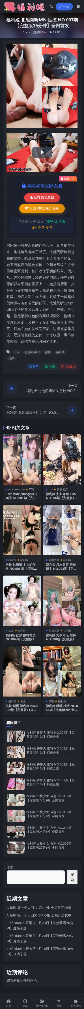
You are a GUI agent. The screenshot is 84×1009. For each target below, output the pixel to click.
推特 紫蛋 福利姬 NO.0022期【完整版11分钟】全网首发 (22, 710)
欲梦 (11, 630)
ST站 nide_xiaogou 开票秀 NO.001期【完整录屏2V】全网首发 (22, 498)
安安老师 (62, 489)
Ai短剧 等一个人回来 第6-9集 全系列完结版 (38, 907)
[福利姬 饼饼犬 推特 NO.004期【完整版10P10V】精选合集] (16, 736)
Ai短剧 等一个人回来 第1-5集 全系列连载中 (38, 915)
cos (28, 32)
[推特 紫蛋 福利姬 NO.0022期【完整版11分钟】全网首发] (22, 671)
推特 (48, 352)
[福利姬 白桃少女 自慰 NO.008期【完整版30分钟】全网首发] (16, 816)
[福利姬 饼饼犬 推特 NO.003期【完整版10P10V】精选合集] (16, 752)
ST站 (31, 489)
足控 (11, 358)
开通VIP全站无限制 (44, 208)
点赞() (70, 366)
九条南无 (54, 630)
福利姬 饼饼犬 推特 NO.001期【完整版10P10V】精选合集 (50, 782)
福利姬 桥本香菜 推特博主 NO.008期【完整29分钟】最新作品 (62, 568)
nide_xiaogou (16, 489)
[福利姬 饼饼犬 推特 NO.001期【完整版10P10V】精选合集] (16, 784)
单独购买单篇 (44, 197)
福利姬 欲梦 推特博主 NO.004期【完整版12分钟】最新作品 (21, 639)
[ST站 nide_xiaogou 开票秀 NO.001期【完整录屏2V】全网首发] (22, 459)
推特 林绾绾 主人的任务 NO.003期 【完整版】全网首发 (21, 568)
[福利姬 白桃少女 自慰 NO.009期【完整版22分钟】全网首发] (16, 800)
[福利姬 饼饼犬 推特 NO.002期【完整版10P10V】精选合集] (16, 768)
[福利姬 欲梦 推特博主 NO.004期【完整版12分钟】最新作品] (22, 601)
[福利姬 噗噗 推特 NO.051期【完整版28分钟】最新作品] (62, 671)
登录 (66, 6)
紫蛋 (23, 701)
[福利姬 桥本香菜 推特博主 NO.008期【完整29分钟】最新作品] (62, 530)
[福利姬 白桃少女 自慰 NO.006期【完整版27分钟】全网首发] (16, 847)
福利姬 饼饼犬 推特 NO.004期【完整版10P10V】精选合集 (50, 734)
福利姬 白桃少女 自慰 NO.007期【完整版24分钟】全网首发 (48, 830)
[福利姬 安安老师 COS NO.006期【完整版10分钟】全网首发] (62, 459)
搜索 (9, 867)
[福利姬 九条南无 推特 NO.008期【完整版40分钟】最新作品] (62, 601)
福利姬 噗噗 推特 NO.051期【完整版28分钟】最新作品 (62, 710)
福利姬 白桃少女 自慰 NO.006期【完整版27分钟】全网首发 (48, 845)
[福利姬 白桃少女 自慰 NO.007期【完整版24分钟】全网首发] (16, 832)
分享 (35, 366)
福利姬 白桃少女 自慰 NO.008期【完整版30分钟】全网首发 (48, 814)
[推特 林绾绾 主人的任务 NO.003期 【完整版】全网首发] (22, 530)
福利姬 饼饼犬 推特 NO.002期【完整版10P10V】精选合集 (50, 766)
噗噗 (51, 701)
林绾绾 (12, 560)
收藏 (52, 366)
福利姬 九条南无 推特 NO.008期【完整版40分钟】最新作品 (61, 639)
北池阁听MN (38, 32)
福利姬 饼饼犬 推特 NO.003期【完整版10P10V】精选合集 (50, 750)
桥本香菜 (54, 560)
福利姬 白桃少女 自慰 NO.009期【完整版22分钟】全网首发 (48, 798)
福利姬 (60, 352)
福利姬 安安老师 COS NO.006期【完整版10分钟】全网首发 (61, 498)
